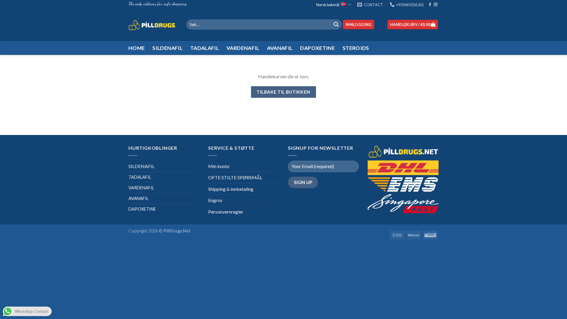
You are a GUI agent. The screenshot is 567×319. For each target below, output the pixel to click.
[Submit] (336, 24)
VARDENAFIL (141, 187)
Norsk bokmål (327, 4)
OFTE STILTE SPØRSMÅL (235, 177)
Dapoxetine (317, 48)
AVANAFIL (138, 198)
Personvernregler (225, 211)
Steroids (356, 48)
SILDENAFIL (141, 166)
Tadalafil (204, 48)
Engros (215, 200)
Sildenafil (167, 48)
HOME (136, 48)
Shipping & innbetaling (230, 189)
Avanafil (280, 48)
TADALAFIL (139, 177)
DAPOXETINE (142, 208)
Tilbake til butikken (283, 92)
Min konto (218, 166)
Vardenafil (243, 48)
